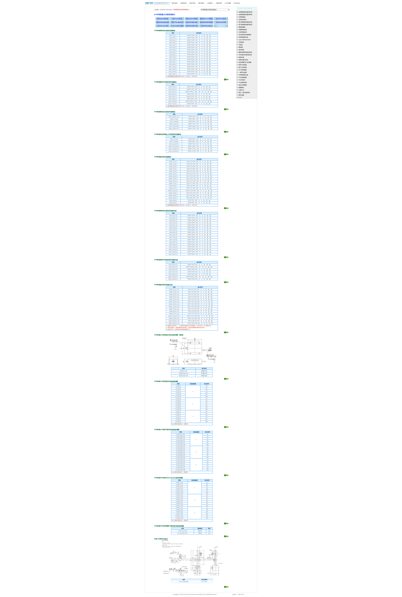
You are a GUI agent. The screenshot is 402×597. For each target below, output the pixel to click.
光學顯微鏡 (242, 17)
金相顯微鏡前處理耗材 (245, 14)
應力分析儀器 (243, 67)
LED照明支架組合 (206, 26)
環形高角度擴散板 (162, 18)
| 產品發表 (174, 3)
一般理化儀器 (243, 72)
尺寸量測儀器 (243, 70)
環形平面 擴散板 (177, 18)
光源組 (241, 44)
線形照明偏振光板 (191, 22)
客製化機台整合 (243, 60)
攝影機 (241, 47)
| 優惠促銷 (183, 3)
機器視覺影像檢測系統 (245, 52)
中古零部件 (242, 80)
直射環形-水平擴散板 (206, 18)
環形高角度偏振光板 (163, 22)
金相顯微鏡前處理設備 (245, 12)
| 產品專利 (201, 3)
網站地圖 (241, 95)
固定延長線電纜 (221, 22)
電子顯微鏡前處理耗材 (245, 24)
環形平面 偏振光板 (177, 22)
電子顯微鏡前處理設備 (245, 22)
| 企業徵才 (210, 3)
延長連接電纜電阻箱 (206, 22)
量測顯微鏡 (242, 27)
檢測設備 (241, 57)
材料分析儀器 (243, 65)
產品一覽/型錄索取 (244, 92)
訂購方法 (241, 90)
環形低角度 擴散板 (191, 18)
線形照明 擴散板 (221, 18)
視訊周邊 (241, 50)
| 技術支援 (192, 3)
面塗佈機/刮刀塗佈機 (245, 62)
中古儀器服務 (243, 77)
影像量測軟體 (243, 29)
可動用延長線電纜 (162, 26)
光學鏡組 (241, 42)
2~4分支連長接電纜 (177, 26)
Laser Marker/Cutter (245, 39)
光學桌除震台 (243, 19)
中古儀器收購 (243, 82)
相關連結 (241, 87)
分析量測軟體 (243, 32)
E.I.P (240, 97)
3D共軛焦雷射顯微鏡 (245, 34)
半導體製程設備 (243, 75)
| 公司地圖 (228, 3)
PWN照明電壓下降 (191, 26)
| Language (236, 3)
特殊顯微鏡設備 (243, 37)
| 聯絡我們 (219, 3)
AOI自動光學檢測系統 (245, 55)
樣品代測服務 (243, 85)
